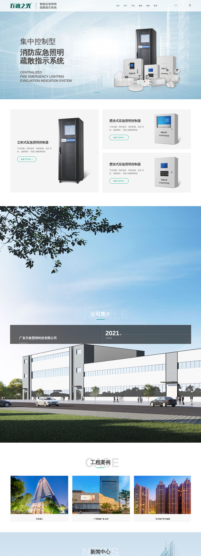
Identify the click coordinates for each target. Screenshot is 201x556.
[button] (97, 92)
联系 (155, 6)
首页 (118, 6)
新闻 (148, 6)
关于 (125, 6)
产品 (133, 6)
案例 (140, 6)
